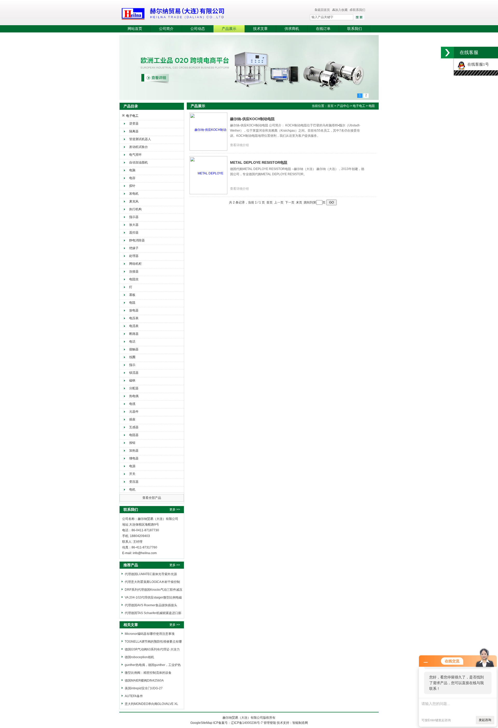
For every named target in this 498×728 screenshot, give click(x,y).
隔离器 (134, 131)
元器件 (134, 411)
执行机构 (135, 209)
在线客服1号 (477, 64)
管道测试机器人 (140, 139)
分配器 (134, 388)
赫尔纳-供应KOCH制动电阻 (252, 119)
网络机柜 (135, 264)
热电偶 (134, 396)
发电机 (134, 193)
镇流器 (134, 373)
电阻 (132, 302)
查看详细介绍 (239, 145)
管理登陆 (270, 723)
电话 (132, 341)
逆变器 (134, 123)
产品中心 (343, 106)
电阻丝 (134, 279)
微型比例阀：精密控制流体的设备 (148, 673)
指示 (132, 365)
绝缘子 (134, 248)
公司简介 (166, 29)
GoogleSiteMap (201, 723)
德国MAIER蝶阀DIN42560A (144, 680)
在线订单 (323, 29)
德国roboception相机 (139, 657)
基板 (132, 295)
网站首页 (135, 29)
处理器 (134, 256)
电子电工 (132, 116)
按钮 (132, 443)
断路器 (134, 334)
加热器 (134, 450)
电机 (132, 489)
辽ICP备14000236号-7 (247, 723)
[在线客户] (447, 52)
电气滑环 (135, 155)
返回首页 (323, 10)
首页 (330, 106)
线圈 (132, 357)
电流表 (134, 326)
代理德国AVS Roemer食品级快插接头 (151, 605)
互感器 (134, 427)
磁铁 (132, 380)
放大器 (134, 225)
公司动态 (197, 29)
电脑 (132, 170)
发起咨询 (485, 720)
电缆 (132, 404)
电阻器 (134, 435)
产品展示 (229, 29)
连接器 (134, 271)
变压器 (134, 482)
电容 (132, 178)
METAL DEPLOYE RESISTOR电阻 (258, 162)
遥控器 (134, 232)
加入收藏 (341, 10)
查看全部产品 (151, 498)
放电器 (134, 310)
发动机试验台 (138, 147)
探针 (132, 186)
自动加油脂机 (138, 162)
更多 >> (174, 509)
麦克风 (134, 201)
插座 (132, 419)
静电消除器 (137, 240)
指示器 (134, 217)
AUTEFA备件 (134, 696)
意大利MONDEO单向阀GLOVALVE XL (151, 704)
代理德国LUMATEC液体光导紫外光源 (151, 574)
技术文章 (260, 29)
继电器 (134, 458)
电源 (132, 466)
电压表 (134, 318)
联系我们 (359, 10)
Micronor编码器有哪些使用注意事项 (150, 634)
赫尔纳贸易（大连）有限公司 (203, 13)
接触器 (134, 349)
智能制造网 (300, 723)
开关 (132, 474)
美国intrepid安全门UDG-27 (144, 688)
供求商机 (292, 29)
